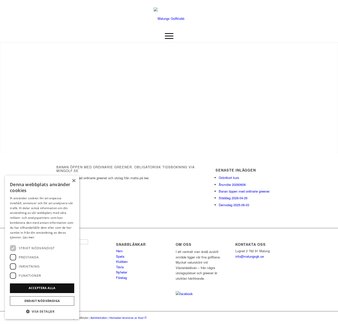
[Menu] (169, 36)
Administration (98, 318)
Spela (120, 256)
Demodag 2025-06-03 (234, 204)
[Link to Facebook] (58, 3)
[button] (42, 311)
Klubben (122, 261)
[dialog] (42, 247)
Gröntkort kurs (229, 177)
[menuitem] (169, 36)
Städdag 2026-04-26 (233, 198)
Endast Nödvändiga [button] (42, 301)
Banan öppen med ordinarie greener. (244, 191)
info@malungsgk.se (249, 256)
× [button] (73, 181)
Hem (119, 251)
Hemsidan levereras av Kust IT (128, 318)
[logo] (169, 18)
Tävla (120, 267)
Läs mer (28, 237)
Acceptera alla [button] (42, 288)
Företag (121, 277)
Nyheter (121, 272)
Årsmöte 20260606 (232, 184)
